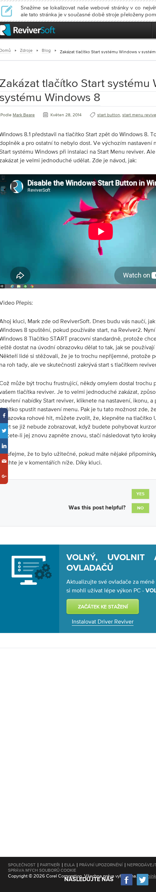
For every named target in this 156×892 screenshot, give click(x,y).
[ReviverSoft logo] (27, 30)
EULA (69, 864)
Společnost (22, 864)
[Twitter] (142, 884)
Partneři (50, 864)
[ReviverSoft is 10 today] (144, 30)
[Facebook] (127, 884)
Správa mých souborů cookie (42, 870)
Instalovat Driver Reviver (103, 621)
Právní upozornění (101, 864)
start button (108, 114)
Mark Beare (24, 114)
